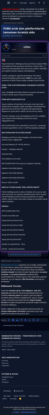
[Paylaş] (43, 56)
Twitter (4, 380)
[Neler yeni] (39, 3)
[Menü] (8, 3)
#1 (46, 56)
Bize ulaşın (7, 396)
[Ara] (44, 3)
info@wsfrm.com (7, 377)
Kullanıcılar (5, 365)
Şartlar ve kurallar (20, 396)
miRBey (7, 36)
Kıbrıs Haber (11, 350)
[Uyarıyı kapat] (46, 9)
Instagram (5, 382)
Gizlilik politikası (33, 396)
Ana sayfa (13, 399)
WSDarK (8, 391)
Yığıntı (4, 350)
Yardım (4, 399)
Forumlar (5, 361)
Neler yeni (5, 363)
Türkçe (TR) (19, 391)
